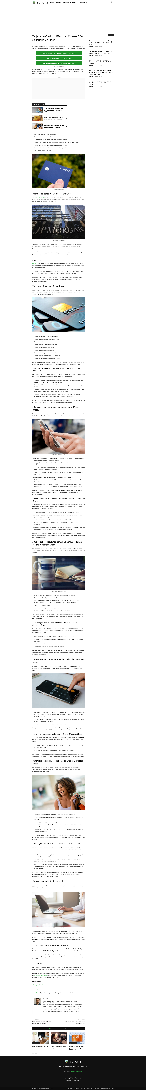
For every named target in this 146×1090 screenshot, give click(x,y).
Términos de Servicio (105, 1088)
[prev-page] (33, 1053)
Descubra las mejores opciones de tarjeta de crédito (59, 53)
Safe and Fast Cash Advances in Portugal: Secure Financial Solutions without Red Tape (101, 42)
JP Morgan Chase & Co (38, 197)
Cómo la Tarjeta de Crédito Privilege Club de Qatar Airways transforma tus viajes (59, 1046)
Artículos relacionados (54, 1028)
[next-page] (36, 1053)
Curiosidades (83, 2)
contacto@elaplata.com (76, 1071)
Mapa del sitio (77, 1088)
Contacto (70, 1088)
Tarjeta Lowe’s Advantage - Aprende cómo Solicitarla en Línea (74, 1022)
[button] (112, 2)
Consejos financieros (69, 2)
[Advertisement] (73, 17)
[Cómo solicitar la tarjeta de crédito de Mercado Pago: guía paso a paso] (40, 1038)
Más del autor (65, 1028)
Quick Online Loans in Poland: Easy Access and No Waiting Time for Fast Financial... (100, 61)
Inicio (52, 2)
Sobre (112, 1088)
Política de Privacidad (85, 1088)
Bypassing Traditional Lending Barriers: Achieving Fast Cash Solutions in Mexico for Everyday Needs (101, 72)
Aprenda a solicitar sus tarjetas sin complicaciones (58, 63)
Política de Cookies (95, 1088)
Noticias (58, 2)
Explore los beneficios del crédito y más (59, 58)
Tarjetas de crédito (36, 1043)
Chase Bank (35, 263)
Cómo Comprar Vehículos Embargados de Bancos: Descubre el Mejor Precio (43, 1022)
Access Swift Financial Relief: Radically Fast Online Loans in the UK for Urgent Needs (100, 82)
